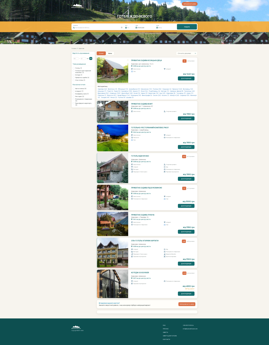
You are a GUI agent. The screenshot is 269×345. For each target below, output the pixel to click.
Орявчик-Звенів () (177, 91)
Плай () (110, 91)
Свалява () (102, 89)
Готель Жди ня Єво (140, 156)
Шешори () (102, 91)
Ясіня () (144, 91)
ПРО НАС (166, 329)
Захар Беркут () (123, 95)
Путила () (122, 97)
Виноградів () (147, 95)
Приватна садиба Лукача (142, 215)
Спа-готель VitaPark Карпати (144, 240)
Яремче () (177, 89)
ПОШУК (187, 27)
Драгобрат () (127, 93)
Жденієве (81, 48)
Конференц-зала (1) (82, 94)
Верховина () (103, 93)
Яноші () (113, 97)
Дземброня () (134, 89)
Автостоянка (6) (80, 88)
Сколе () (157, 95)
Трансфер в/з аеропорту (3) (83, 104)
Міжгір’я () (174, 95)
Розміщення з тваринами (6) (83, 100)
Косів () (137, 93)
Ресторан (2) (79, 96)
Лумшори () (167, 89)
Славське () (115, 93)
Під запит (190, 289)
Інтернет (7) (79, 91)
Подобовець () (154, 91)
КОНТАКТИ (166, 339)
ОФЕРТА (165, 332)
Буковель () (126, 91)
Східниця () (185, 95)
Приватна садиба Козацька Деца (146, 60)
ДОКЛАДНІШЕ (186, 78)
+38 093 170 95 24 (170, 3)
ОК (91, 58)
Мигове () (165, 91)
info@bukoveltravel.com (190, 329)
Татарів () (105, 97)
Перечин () (102, 95)
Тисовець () (181, 93)
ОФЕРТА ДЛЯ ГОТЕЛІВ (170, 336)
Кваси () (144, 93)
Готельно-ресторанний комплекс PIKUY (150, 127)
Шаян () (190, 93)
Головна (73, 48)
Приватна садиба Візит (142, 104)
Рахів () (117, 91)
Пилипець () (189, 91)
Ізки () (162, 93)
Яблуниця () (123, 89)
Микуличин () (146, 89)
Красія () (136, 91)
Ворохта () (112, 95)
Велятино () (112, 89)
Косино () (165, 95)
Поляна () (157, 89)
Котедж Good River (140, 272)
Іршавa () (130, 97)
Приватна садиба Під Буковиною (146, 188)
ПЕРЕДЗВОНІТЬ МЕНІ (187, 304)
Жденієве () (171, 93)
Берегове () (153, 93)
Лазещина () (136, 95)
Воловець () (188, 89)
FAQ (164, 325)
